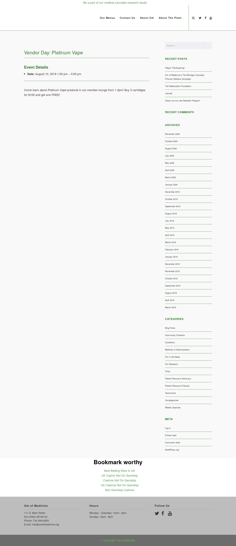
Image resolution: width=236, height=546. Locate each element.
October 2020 (171, 141)
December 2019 (172, 191)
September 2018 (172, 285)
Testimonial (170, 392)
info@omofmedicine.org (45, 524)
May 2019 (169, 227)
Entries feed (170, 435)
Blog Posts (170, 327)
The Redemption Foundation (178, 86)
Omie (167, 371)
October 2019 (171, 199)
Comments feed (172, 442)
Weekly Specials (173, 407)
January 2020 (171, 184)
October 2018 (171, 278)
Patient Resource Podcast (177, 385)
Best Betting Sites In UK (119, 470)
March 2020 (170, 177)
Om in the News (172, 356)
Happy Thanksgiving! (175, 67)
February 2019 (171, 249)
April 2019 (169, 235)
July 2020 (169, 155)
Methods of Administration (177, 349)
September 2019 (172, 206)
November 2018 (172, 271)
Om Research (171, 364)
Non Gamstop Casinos (119, 490)
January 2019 (171, 256)
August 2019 (171, 213)
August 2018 (171, 292)
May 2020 (169, 162)
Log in (168, 428)
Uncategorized (171, 400)
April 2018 (169, 300)
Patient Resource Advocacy (178, 378)
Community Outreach (175, 335)
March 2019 (170, 242)
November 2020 (172, 133)
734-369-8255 (41, 520)
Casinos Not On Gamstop (119, 480)
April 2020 (169, 170)
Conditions (170, 342)
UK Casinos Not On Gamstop (120, 485)
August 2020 (171, 148)
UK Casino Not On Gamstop (119, 475)
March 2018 (170, 307)
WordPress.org (172, 449)
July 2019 (169, 220)
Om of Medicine (126, 540)
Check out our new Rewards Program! (182, 100)
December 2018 (172, 263)
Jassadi (168, 93)
